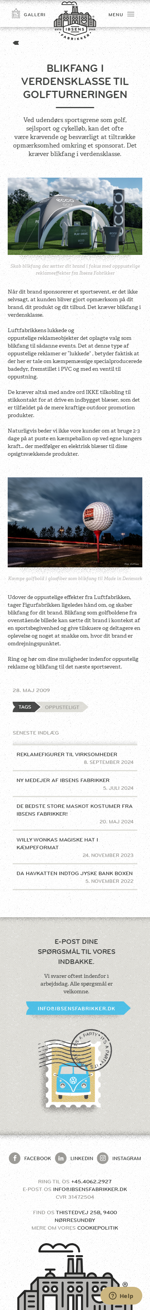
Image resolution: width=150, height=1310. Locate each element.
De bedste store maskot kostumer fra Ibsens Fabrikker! (75, 814)
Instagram (126, 1158)
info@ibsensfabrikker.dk (76, 1008)
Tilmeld (101, 119)
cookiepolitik (97, 1227)
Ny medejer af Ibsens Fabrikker (75, 784)
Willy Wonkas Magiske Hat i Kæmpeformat (75, 847)
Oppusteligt (62, 707)
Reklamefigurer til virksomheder (75, 758)
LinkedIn (81, 1158)
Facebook (37, 1158)
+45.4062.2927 (91, 1181)
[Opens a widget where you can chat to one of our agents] (121, 1296)
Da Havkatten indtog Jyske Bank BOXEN (75, 877)
